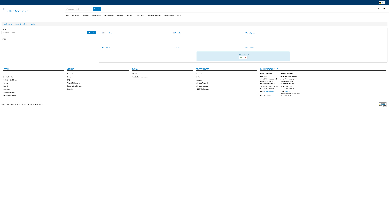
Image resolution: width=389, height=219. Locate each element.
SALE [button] (179, 16)
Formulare (70, 89)
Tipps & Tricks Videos (73, 83)
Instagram (199, 80)
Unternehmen (7, 74)
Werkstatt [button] (85, 16)
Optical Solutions (137, 74)
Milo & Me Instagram (202, 86)
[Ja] (241, 57)
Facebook (199, 74)
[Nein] (245, 57)
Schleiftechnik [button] (169, 16)
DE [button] (382, 3)
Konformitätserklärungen (74, 86)
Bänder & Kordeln (21, 24)
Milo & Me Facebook (202, 83)
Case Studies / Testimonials (140, 77)
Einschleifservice (8, 77)
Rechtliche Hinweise (9, 92)
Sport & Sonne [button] (109, 16)
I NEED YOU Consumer (202, 89)
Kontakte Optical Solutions (11, 80)
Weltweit (5, 86)
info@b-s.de (288, 91)
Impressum (6, 89)
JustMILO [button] (130, 16)
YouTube (198, 77)
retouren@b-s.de (269, 91)
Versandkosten (71, 74)
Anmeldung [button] (383, 9)
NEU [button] (67, 16)
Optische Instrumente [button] (154, 16)
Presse (69, 77)
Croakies (32, 24)
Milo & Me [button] (120, 16)
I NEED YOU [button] (140, 16)
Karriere (5, 83)
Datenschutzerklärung (9, 95)
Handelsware (7, 24)
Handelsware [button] (96, 16)
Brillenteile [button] (75, 16)
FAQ (68, 80)
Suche (97, 9)
